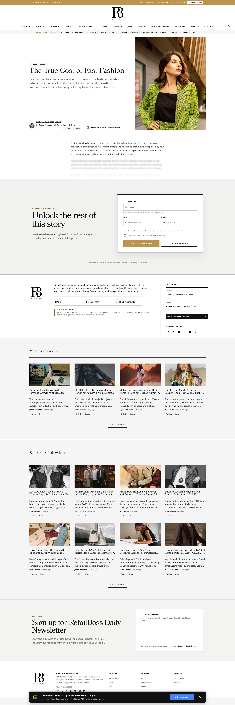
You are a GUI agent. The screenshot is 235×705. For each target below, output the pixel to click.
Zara (195, 306)
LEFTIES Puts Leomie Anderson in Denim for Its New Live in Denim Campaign (95, 393)
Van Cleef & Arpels (150, 32)
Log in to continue (179, 243)
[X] (62, 690)
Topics (25, 26)
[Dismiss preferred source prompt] (200, 697)
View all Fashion (117, 425)
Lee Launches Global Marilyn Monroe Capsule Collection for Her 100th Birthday (49, 495)
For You (40, 26)
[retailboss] (117, 13)
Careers (123, 574)
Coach (103, 32)
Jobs (130, 26)
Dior (54, 32)
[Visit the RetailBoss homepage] (36, 293)
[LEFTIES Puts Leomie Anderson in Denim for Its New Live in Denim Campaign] (95, 375)
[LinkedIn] (79, 690)
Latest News (114, 678)
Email (125, 217)
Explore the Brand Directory (178, 316)
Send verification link (141, 243)
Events (141, 26)
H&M (179, 306)
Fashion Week (86, 26)
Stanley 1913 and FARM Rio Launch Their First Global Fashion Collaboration (184, 393)
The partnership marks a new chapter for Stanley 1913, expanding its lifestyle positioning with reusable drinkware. (184, 402)
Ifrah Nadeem (34, 511)
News (41, 414)
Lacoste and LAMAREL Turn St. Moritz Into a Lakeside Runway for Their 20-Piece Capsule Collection (94, 553)
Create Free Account (195, 2)
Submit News (179, 678)
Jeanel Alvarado (45, 125)
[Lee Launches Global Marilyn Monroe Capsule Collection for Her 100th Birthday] (49, 476)
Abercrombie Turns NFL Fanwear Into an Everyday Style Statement (94, 493)
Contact (208, 26)
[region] (117, 32)
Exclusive (55, 26)
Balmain (185, 32)
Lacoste (114, 32)
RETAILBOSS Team (171, 410)
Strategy (189, 295)
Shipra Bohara (80, 410)
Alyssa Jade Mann (126, 410)
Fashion (34, 64)
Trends (103, 26)
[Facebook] (57, 690)
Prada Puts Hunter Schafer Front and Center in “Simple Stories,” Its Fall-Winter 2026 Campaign (139, 495)
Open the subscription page (187, 646)
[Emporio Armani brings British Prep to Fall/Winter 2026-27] (185, 476)
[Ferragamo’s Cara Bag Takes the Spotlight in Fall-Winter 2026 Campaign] (49, 534)
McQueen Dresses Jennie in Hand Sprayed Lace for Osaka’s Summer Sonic (139, 393)
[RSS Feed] (84, 690)
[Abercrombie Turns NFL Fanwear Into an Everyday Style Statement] (95, 476)
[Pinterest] (75, 690)
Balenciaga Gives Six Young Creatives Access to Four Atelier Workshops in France (138, 553)
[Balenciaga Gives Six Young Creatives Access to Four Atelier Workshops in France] (140, 534)
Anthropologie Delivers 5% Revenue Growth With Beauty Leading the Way (46, 393)
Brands (70, 26)
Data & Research (159, 26)
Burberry (93, 32)
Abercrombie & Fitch (169, 32)
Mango (124, 32)
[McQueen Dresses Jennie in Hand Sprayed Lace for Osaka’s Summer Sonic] (140, 375)
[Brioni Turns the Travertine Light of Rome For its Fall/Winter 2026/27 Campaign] (185, 534)
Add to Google (181, 697)
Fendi (195, 32)
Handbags (133, 516)
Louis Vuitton (79, 32)
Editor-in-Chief (147, 682)
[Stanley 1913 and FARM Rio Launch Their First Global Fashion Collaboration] (185, 375)
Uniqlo (187, 306)
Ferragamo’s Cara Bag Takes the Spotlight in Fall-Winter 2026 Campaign (47, 553)
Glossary (43, 64)
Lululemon (65, 32)
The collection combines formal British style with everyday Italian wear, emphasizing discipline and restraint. (184, 504)
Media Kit (180, 27)
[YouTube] (66, 690)
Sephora (135, 32)
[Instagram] (71, 690)
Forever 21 (170, 306)
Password (165, 217)
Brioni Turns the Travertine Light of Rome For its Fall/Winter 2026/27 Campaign (185, 553)
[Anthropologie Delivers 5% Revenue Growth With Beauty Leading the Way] (49, 375)
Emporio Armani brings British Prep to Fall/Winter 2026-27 (182, 493)
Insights (117, 26)
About (194, 26)
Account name (129, 202)
